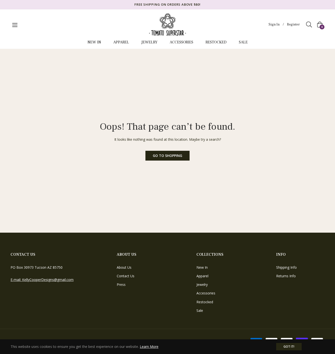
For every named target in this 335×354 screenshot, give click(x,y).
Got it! (288, 346)
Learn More (149, 346)
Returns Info (286, 276)
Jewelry (202, 284)
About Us (124, 267)
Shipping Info (286, 267)
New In (202, 267)
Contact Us (125, 276)
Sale (199, 310)
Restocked (204, 302)
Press (121, 284)
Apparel (202, 276)
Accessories (205, 293)
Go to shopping (167, 155)
